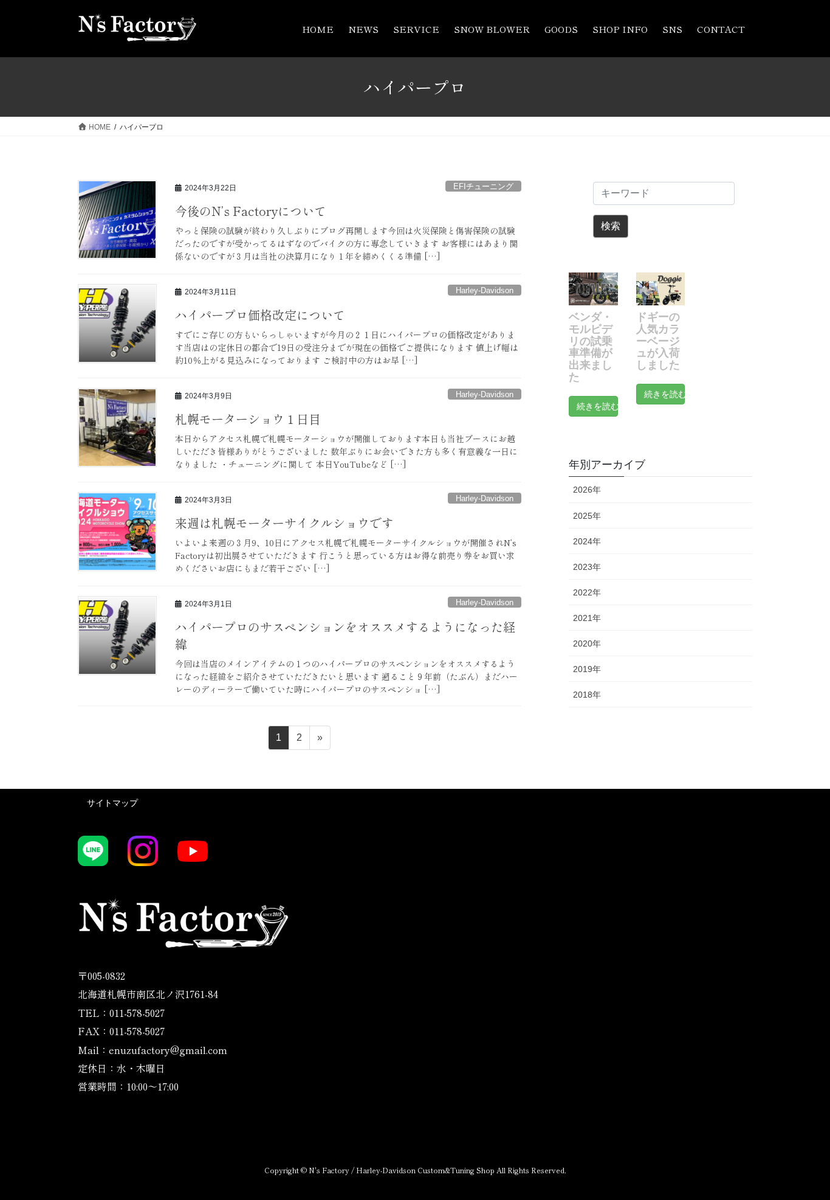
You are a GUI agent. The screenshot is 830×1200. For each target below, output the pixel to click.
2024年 (587, 541)
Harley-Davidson (484, 290)
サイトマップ (112, 803)
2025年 (587, 516)
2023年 (587, 567)
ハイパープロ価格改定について (260, 315)
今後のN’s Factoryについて (250, 211)
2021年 (587, 618)
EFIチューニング (483, 186)
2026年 (587, 489)
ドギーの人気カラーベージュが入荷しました (658, 341)
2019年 (587, 669)
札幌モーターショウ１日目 (248, 419)
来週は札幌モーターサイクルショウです (284, 523)
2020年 (587, 643)
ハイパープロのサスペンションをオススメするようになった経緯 (345, 635)
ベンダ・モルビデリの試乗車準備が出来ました (590, 347)
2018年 (587, 694)
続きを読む (597, 406)
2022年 (587, 592)
